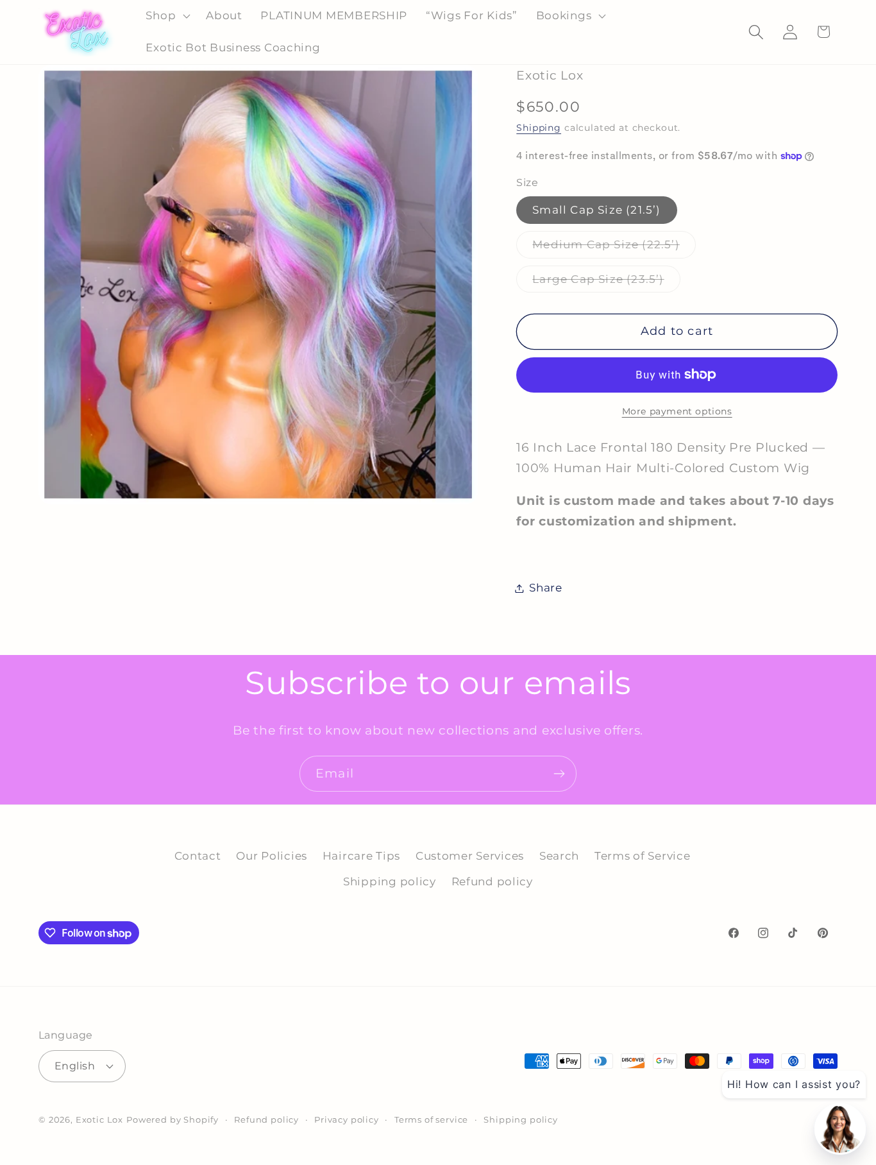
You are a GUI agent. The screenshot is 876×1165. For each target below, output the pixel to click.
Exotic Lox (99, 1119)
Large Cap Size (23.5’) (606, 282)
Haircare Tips (361, 855)
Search (559, 855)
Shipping (538, 127)
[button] (167, 16)
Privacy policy (346, 1119)
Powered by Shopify (172, 1119)
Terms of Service (642, 855)
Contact (197, 855)
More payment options (677, 411)
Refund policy (492, 881)
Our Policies (271, 855)
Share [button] (545, 587)
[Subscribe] (559, 774)
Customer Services (470, 855)
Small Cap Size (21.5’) (596, 209)
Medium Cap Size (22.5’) (614, 248)
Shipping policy (389, 881)
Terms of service (431, 1119)
